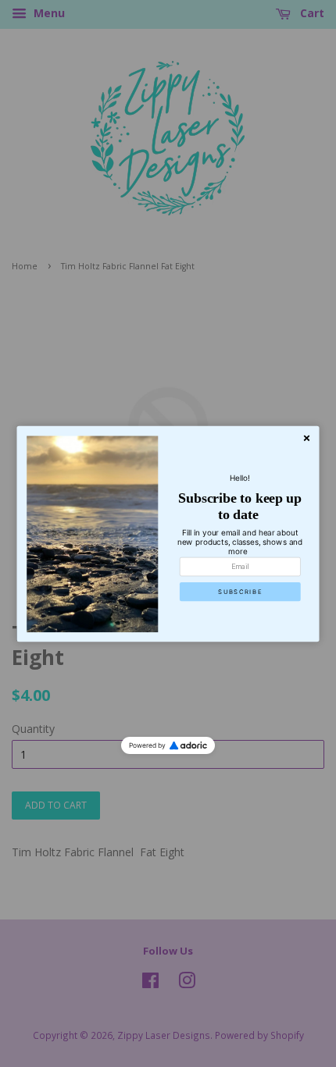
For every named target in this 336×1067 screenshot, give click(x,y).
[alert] (168, 533)
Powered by (147, 745)
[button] (240, 591)
